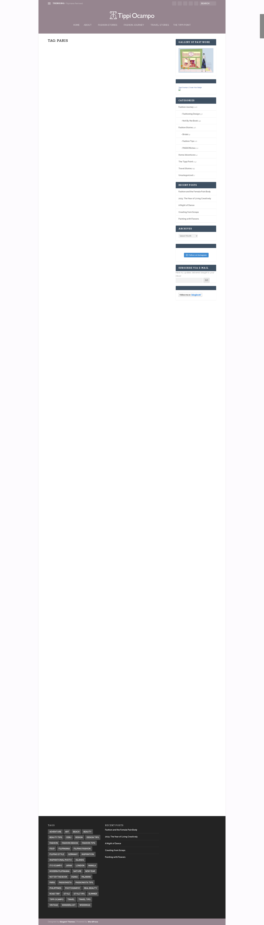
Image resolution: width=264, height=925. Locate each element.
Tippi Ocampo (183, 87)
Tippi (55, 105)
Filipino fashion (82, 849)
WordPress (93, 922)
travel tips (84, 899)
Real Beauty (90, 888)
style (67, 894)
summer (93, 894)
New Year (90, 871)
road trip (55, 894)
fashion (54, 843)
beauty (87, 832)
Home (76, 25)
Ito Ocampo (56, 865)
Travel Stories (159, 25)
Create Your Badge (195, 87)
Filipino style (57, 854)
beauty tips (56, 837)
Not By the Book (74, 273)
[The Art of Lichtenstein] (110, 509)
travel (71, 899)
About (88, 25)
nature (77, 871)
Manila (92, 865)
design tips (93, 837)
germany (73, 854)
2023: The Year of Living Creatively (194, 198)
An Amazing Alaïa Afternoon (71, 787)
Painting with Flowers (188, 219)
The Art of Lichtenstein (67, 562)
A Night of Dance (186, 205)
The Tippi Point (182, 25)
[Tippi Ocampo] (179, 90)
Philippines (55, 888)
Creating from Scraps (188, 212)
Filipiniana (64, 849)
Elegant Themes (67, 922)
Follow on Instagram (198, 255)
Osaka (74, 877)
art (67, 832)
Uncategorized (185, 175)
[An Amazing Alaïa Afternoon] (110, 740)
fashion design (70, 843)
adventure (55, 832)
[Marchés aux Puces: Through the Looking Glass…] (100, 363)
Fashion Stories (107, 25)
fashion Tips (88, 843)
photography (72, 888)
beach (76, 832)
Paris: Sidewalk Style (66, 674)
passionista (65, 882)
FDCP (52, 849)
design (79, 837)
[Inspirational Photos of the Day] (101, 194)
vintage (54, 905)
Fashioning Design (191, 114)
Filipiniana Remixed (74, 3)
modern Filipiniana (59, 871)
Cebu (68, 837)
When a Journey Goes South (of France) (77, 100)
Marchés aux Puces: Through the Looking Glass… (84, 437)
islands (80, 860)
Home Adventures (186, 155)
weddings (84, 905)
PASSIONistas (188, 148)
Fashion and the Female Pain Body (194, 192)
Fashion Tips (188, 141)
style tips (79, 894)
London (80, 865)
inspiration (88, 854)
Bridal (185, 134)
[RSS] (261, 30)
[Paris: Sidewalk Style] (110, 628)
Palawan (86, 877)
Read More (57, 115)
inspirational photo (61, 860)
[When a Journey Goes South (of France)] (91, 70)
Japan (69, 865)
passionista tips (84, 882)
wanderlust (68, 905)
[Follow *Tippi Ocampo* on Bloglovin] (190, 296)
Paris (52, 882)
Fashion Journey (134, 25)
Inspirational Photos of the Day (73, 269)
